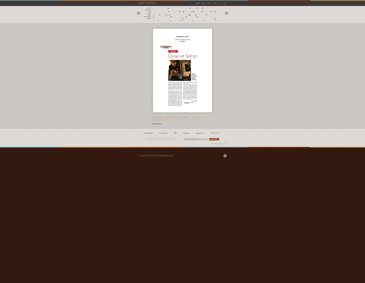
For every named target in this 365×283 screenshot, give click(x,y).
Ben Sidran (147, 3)
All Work (198, 3)
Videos (149, 15)
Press (214, 3)
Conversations (147, 16)
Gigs (150, 11)
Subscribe (214, 139)
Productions (148, 10)
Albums (149, 8)
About (203, 3)
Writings (149, 18)
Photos (149, 13)
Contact (209, 3)
